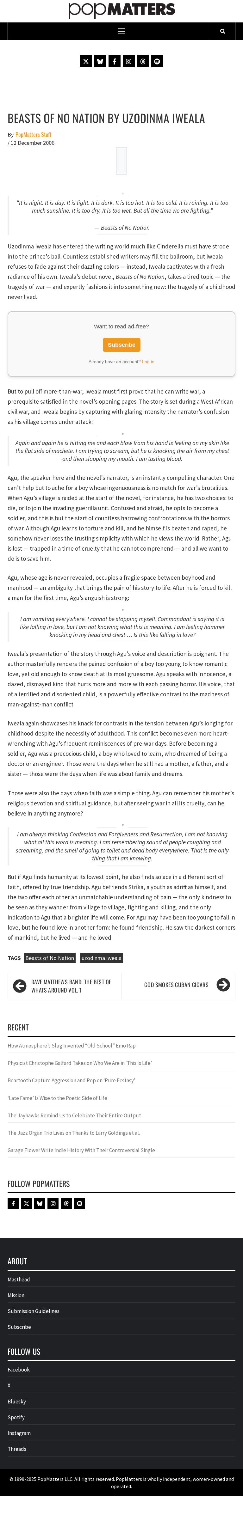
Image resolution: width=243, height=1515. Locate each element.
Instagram (19, 1433)
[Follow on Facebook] (115, 61)
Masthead (19, 1279)
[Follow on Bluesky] (100, 61)
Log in (148, 361)
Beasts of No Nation (49, 958)
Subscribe (121, 345)
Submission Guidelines (33, 1311)
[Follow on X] (86, 61)
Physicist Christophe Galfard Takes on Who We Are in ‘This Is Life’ (80, 1063)
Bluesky (17, 1401)
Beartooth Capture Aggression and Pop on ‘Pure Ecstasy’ (71, 1080)
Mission (16, 1295)
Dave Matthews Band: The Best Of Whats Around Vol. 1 (71, 986)
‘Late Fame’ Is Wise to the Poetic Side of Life (57, 1098)
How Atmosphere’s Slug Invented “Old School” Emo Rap (72, 1045)
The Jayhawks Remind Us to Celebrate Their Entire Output (74, 1115)
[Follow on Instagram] (129, 61)
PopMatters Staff (33, 134)
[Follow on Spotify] (157, 61)
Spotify (16, 1417)
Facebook (19, 1369)
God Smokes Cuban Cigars (176, 984)
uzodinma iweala (102, 958)
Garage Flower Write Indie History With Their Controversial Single (81, 1150)
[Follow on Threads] (143, 61)
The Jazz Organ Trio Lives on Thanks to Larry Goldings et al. (74, 1132)
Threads (17, 1448)
